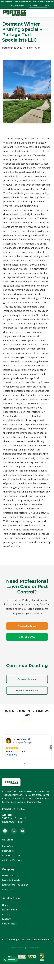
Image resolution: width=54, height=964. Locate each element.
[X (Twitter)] (14, 831)
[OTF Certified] (32, 957)
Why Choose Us (10, 875)
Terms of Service (36, 947)
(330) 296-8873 (27, 636)
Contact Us (8, 889)
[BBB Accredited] (12, 957)
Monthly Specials (11, 880)
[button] (2, 747)
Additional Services (12, 860)
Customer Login (38, 6)
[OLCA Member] (22, 957)
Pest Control (8, 850)
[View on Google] (8, 741)
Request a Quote (27, 626)
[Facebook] (5, 831)
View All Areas (9, 923)
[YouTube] (22, 831)
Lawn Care (7, 846)
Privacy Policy (16, 947)
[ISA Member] (42, 957)
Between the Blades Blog (15, 884)
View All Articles (27, 679)
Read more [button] (11, 754)
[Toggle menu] (49, 13)
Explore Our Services (27, 690)
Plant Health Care (11, 855)
